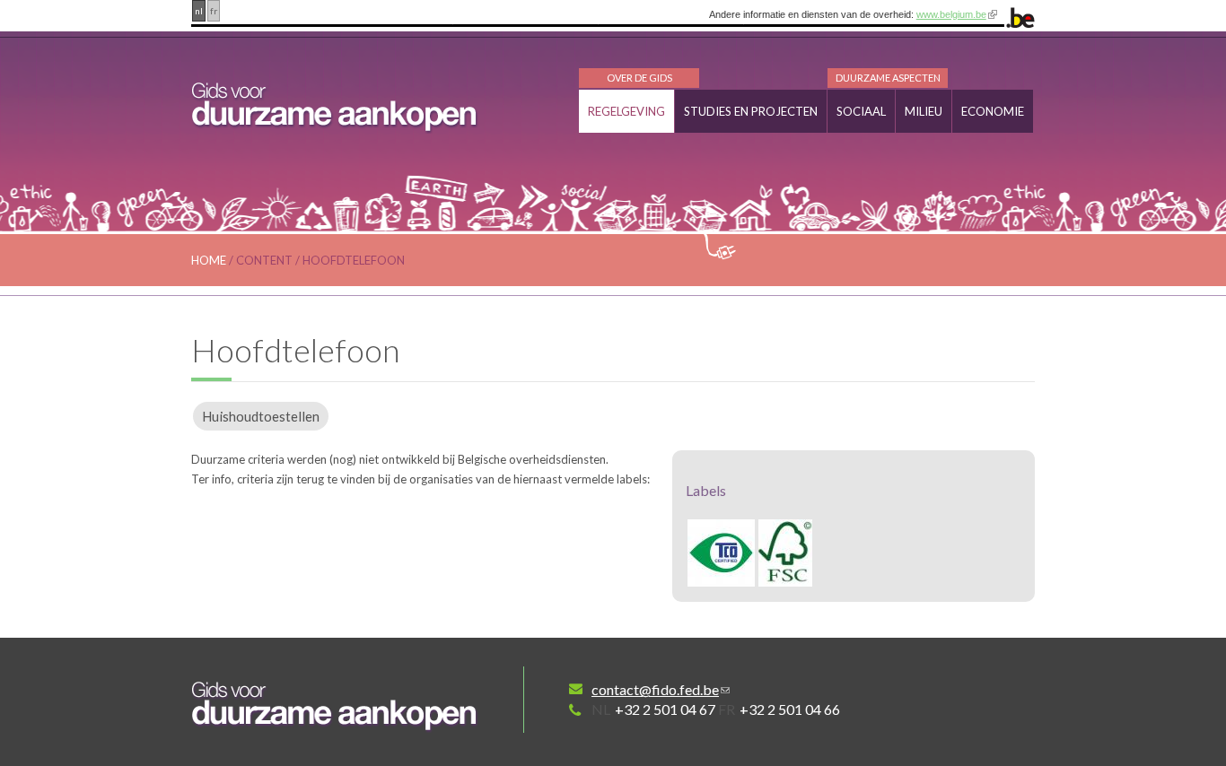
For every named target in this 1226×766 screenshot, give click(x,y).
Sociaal (861, 111)
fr (213, 10)
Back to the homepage (334, 706)
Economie (992, 111)
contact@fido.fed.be (655, 689)
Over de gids (639, 77)
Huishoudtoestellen (261, 416)
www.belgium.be (951, 14)
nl (199, 10)
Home (208, 260)
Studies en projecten (751, 111)
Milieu (923, 111)
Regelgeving (626, 111)
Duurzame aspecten (888, 77)
